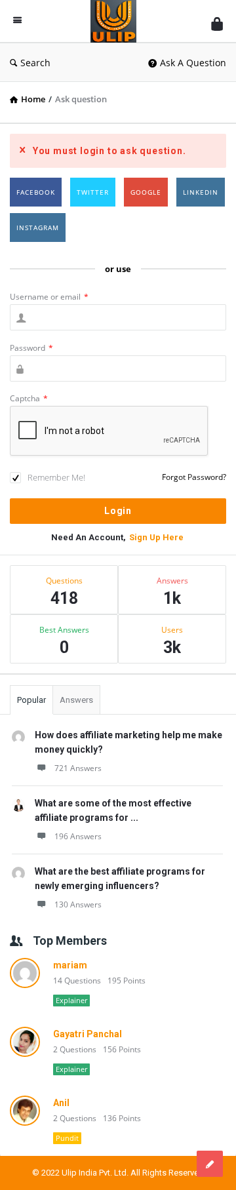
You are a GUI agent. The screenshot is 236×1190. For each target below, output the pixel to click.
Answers (76, 700)
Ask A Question (193, 62)
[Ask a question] (210, 1164)
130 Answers (78, 904)
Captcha (29, 398)
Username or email (49, 296)
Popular (31, 700)
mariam (70, 965)
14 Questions (77, 980)
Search (35, 62)
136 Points (122, 1118)
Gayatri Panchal (87, 1034)
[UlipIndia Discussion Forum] (116, 21)
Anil (61, 1103)
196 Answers (78, 836)
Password (31, 347)
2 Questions (74, 1049)
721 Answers (78, 768)
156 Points (122, 1049)
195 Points (127, 980)
